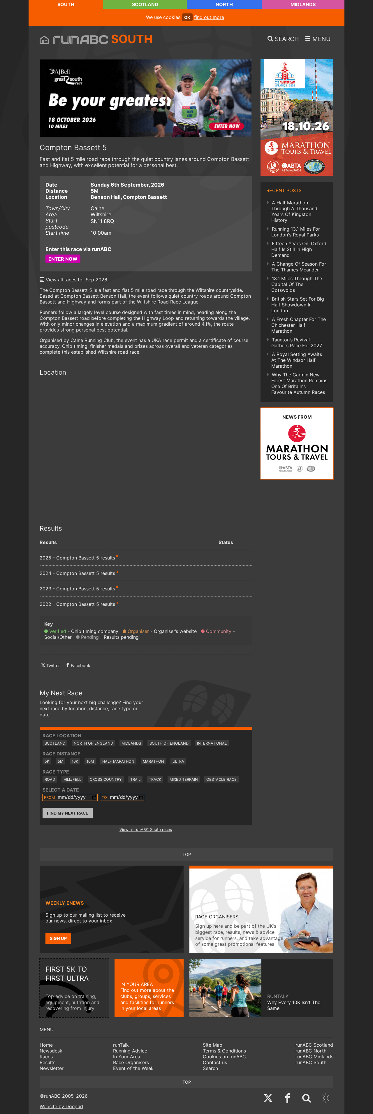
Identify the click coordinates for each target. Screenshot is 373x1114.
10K (75, 761)
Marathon (153, 761)
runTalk (121, 1045)
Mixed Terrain (184, 779)
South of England (169, 743)
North (224, 4)
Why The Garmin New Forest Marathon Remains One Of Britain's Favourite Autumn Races (299, 383)
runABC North (310, 1051)
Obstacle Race (221, 779)
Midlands (303, 4)
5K (47, 761)
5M (60, 761)
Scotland (145, 4)
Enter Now (63, 259)
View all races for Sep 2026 (76, 280)
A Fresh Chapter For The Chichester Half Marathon (298, 325)
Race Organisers (131, 1062)
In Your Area (126, 1056)
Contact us (215, 1062)
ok (187, 17)
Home (46, 1045)
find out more (209, 17)
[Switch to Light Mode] (325, 1098)
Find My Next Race (67, 813)
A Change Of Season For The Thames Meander (298, 267)
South (65, 4)
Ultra (178, 761)
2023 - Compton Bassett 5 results (77, 589)
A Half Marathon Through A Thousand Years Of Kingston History (294, 211)
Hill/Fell (72, 779)
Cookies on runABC (224, 1056)
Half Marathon (118, 761)
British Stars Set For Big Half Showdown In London (297, 304)
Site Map (212, 1045)
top (186, 854)
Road (50, 779)
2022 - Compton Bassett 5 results (77, 604)
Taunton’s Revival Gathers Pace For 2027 (296, 342)
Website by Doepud (61, 1106)
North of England (93, 743)
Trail (135, 779)
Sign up (58, 938)
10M (90, 761)
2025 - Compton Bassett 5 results (77, 558)
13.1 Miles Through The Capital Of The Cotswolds (296, 284)
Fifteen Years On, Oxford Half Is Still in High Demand (298, 249)
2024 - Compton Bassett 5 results (77, 573)
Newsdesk (51, 1051)
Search (210, 1068)
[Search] (306, 1098)
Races (46, 1056)
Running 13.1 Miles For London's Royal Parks (295, 232)
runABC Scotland (314, 1045)
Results (47, 1062)
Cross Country (106, 779)
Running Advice (130, 1051)
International (212, 743)
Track (155, 779)
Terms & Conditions (224, 1051)
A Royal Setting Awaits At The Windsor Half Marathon (296, 360)
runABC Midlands (314, 1056)
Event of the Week (133, 1068)
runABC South (310, 1062)
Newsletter (52, 1068)
